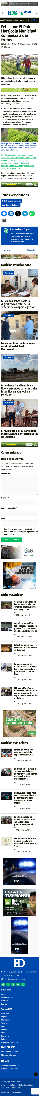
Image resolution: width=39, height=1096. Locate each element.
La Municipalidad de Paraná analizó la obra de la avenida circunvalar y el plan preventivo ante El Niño (25, 669)
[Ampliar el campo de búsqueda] (36, 13)
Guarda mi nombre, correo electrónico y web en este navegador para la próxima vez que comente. (21, 531)
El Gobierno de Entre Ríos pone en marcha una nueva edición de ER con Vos (25, 842)
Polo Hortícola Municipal (11, 201)
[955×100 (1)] (19, 5)
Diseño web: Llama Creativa (12, 1092)
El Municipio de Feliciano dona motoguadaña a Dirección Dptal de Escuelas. (19, 434)
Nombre (5, 498)
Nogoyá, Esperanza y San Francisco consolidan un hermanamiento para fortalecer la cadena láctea (25, 798)
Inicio (3, 994)
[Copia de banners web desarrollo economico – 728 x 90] (19, 186)
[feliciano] (19, 558)
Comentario (6, 473)
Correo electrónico (9, 508)
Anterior (7, 250)
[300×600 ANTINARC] (19, 954)
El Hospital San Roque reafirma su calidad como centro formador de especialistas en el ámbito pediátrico (26, 693)
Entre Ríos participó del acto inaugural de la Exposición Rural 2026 (24, 752)
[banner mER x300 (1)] (19, 915)
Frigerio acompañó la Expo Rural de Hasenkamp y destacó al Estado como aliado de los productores (25, 627)
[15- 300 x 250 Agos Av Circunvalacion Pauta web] (19, 736)
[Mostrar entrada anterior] (31, 20)
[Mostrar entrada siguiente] (36, 20)
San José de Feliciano (10, 205)
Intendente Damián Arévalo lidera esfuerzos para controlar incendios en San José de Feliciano (19, 390)
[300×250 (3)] (19, 588)
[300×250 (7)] (19, 884)
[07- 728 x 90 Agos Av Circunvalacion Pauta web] (19, 258)
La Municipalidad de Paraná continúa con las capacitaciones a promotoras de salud (24, 821)
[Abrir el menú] (2, 13)
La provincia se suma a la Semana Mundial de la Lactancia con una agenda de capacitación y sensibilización (25, 774)
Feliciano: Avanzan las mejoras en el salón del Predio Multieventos (19, 346)
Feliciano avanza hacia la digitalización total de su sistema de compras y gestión (18, 304)
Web (3, 519)
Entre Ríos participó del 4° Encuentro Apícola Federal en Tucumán (26, 647)
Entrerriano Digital (9, 44)
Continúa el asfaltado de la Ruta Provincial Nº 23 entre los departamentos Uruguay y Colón (25, 606)
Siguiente (31, 250)
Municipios (8, 47)
